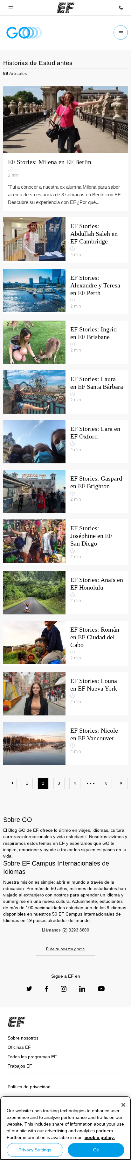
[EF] (65, 8)
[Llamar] (120, 7)
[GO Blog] (24, 33)
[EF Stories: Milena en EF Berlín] (65, 119)
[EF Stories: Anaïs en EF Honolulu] (65, 592)
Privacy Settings (34, 1149)
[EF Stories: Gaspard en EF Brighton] (65, 491)
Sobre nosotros (23, 1037)
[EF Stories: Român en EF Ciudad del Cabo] (65, 643)
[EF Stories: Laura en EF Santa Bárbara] (65, 392)
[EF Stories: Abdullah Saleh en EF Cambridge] (65, 240)
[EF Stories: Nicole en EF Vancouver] (65, 743)
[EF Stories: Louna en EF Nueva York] (65, 693)
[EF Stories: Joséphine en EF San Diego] (65, 542)
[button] (11, 7)
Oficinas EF (19, 1047)
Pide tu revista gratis (65, 948)
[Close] (123, 1105)
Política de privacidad (29, 1086)
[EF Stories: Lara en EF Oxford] (65, 441)
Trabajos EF (20, 1066)
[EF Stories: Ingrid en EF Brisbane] (65, 342)
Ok (96, 1149)
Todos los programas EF (32, 1056)
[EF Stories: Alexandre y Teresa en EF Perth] (65, 291)
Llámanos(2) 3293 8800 (65, 930)
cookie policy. (100, 1137)
